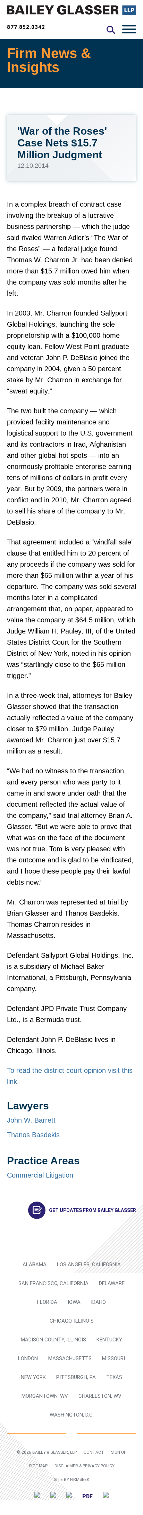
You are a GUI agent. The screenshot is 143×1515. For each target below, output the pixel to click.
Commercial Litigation (40, 1175)
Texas (114, 1377)
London (28, 1358)
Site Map (38, 1466)
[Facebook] (69, 1496)
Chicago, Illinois (72, 1321)
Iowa (74, 1302)
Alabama (35, 1264)
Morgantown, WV (45, 1396)
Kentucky (109, 1340)
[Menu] (129, 29)
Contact (94, 1452)
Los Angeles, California (89, 1264)
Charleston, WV (99, 1396)
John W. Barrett (31, 1120)
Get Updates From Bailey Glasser (92, 1210)
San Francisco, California (53, 1283)
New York (33, 1377)
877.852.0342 (26, 27)
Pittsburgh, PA (76, 1377)
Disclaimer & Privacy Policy (84, 1466)
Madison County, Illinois (53, 1340)
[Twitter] (37, 1496)
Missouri (113, 1358)
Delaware (112, 1283)
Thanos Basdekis (33, 1135)
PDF (87, 1496)
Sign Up (118, 1452)
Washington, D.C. (72, 1415)
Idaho (98, 1302)
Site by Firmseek (71, 1479)
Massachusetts (70, 1358)
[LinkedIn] (53, 1496)
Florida (47, 1302)
